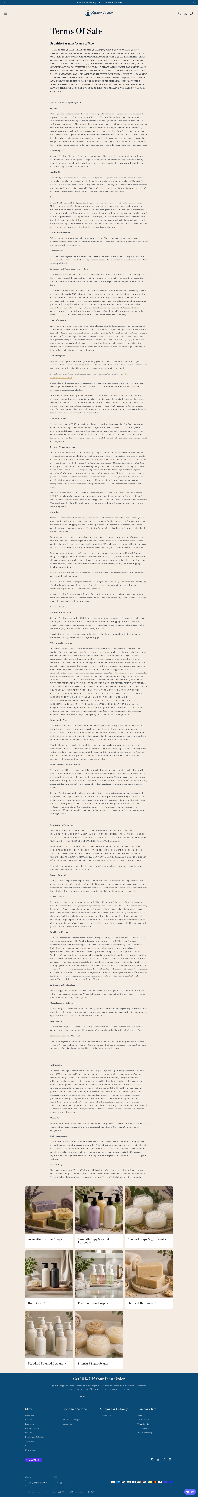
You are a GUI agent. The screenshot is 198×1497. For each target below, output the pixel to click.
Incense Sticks (31, 1446)
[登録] (120, 1397)
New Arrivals (30, 1450)
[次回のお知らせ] (193, 2)
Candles (28, 1419)
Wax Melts (29, 1441)
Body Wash (35, 1303)
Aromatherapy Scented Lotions (93, 1240)
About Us (141, 1415)
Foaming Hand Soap (91, 1303)
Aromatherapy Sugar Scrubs (147, 1239)
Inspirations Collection (34, 1437)
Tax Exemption (143, 1428)
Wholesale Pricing (144, 1432)
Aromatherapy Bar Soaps (45, 1239)
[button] (6, 13)
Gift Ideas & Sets (32, 1428)
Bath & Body (30, 1415)
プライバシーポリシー (77, 1492)
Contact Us (67, 1424)
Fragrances (29, 1424)
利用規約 (91, 1492)
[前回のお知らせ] (4, 2)
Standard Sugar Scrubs (93, 1364)
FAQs (65, 1415)
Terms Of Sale (143, 1424)
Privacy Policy (143, 1419)
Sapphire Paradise (36, 1492)
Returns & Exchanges (71, 1419)
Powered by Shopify (49, 1492)
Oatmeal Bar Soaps (141, 1303)
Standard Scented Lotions (45, 1364)
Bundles (28, 1432)
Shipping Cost (105, 1415)
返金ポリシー (63, 1492)
